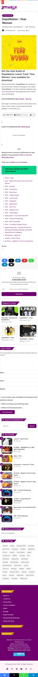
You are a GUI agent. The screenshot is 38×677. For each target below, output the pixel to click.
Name (2, 372)
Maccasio (14, 568)
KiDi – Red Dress (11, 192)
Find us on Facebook (8, 533)
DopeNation (31, 549)
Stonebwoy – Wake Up (12, 235)
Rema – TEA (17, 456)
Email (2, 381)
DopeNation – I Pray (26, 318)
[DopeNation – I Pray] (28, 311)
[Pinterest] (24, 260)
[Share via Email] (11, 264)
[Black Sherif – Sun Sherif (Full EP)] (7, 510)
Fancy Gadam (20, 552)
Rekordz (24, 572)
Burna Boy (15, 549)
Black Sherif (6, 549)
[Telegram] (5, 264)
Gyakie (29, 552)
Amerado (5, 545)
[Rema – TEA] (7, 458)
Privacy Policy (7, 602)
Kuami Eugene (14, 562)
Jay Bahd (22, 555)
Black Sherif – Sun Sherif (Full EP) (16, 216)
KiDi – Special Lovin (12, 210)
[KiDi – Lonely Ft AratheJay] (7, 492)
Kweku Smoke (25, 562)
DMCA (5, 608)
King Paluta (6, 559)
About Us (6, 595)
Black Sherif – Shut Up (23, 99)
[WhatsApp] (31, 260)
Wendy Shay (23, 578)
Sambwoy (31, 572)
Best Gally (31, 545)
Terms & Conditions (9, 605)
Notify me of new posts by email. (12, 407)
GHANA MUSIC (7, 15)
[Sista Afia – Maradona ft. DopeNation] (10, 311)
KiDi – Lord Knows (11, 198)
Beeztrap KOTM (21, 545)
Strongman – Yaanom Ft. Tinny (24, 464)
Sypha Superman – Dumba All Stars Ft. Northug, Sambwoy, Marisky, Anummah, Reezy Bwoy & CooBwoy (18, 230)
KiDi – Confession (11, 189)
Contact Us (6, 599)
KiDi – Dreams (10, 186)
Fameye (12, 552)
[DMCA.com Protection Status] (19, 656)
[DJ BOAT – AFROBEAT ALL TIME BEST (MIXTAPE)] (7, 450)
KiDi (28, 555)
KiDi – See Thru (10, 207)
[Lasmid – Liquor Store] (7, 441)
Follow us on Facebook (19, 162)
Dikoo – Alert (9, 178)
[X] (11, 260)
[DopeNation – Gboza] (28, 331)
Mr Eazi (29, 568)
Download (25, 127)
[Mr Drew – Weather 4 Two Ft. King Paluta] (7, 484)
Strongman (15, 578)
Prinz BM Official (9, 30)
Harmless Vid (6, 555)
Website (2, 389)
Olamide (5, 572)
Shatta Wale (20, 575)
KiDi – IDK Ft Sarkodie (12, 221)
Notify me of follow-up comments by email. (15, 404)
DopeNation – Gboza (26, 339)
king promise (15, 559)
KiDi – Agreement (11, 204)
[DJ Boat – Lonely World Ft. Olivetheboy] (7, 501)
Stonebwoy (6, 578)
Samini (4, 575)
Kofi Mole (5, 562)
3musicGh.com (10, 92)
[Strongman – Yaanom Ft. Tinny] (7, 467)
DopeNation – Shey (8, 337)
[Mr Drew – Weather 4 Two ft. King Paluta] (7, 475)
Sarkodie (11, 575)
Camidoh (22, 549)
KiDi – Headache (10, 201)
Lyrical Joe (6, 568)
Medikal (21, 568)
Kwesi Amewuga (7, 565)
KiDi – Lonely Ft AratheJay (14, 218)
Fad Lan (5, 552)
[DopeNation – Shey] (10, 330)
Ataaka (12, 545)
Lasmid (26, 565)
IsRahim (14, 555)
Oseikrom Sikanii (14, 572)
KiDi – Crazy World (11, 213)
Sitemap (5, 611)
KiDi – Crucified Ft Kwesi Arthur (16, 224)
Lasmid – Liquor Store (12, 238)
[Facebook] (5, 260)
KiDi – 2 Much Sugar (12, 195)
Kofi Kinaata (24, 559)
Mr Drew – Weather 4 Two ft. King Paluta (19, 241)
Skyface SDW (30, 575)
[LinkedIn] (18, 260)
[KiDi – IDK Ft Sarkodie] (7, 518)
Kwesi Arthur (17, 565)
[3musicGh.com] (9, 8)
